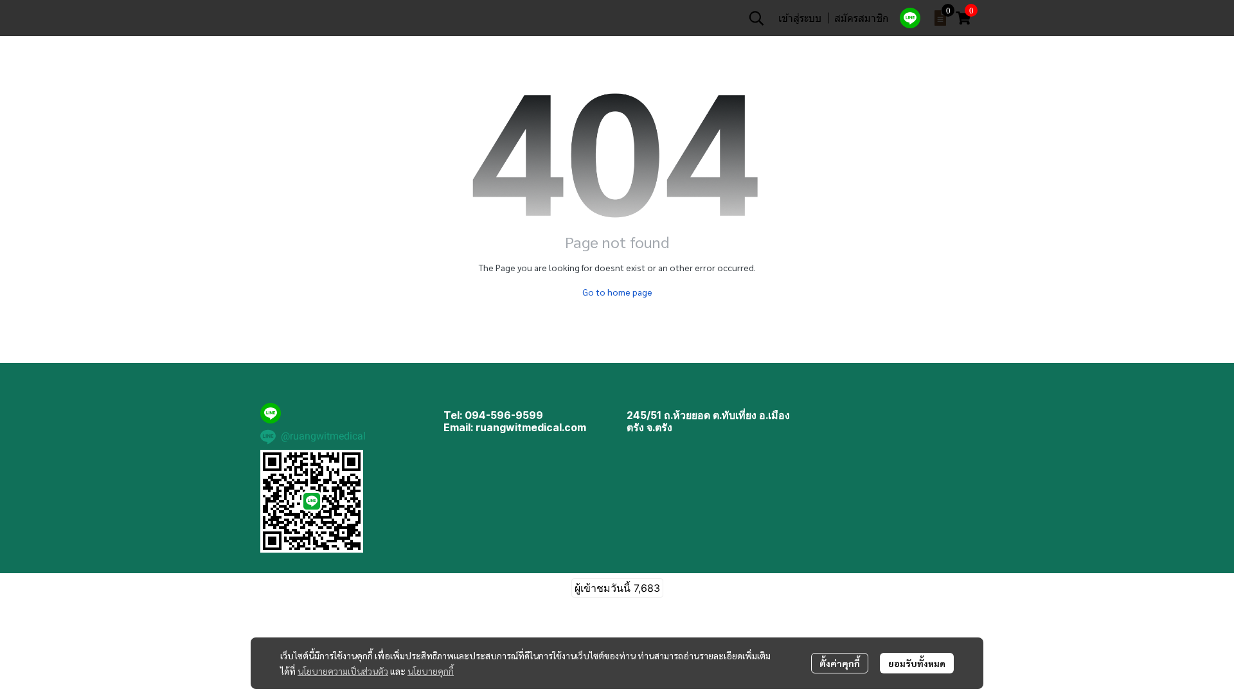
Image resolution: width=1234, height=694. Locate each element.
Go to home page (617, 292)
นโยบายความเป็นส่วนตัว (343, 671)
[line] (910, 18)
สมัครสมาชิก (861, 17)
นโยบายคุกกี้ (430, 671)
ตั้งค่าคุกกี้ (839, 663)
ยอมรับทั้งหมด (916, 663)
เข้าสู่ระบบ (799, 17)
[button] (756, 18)
